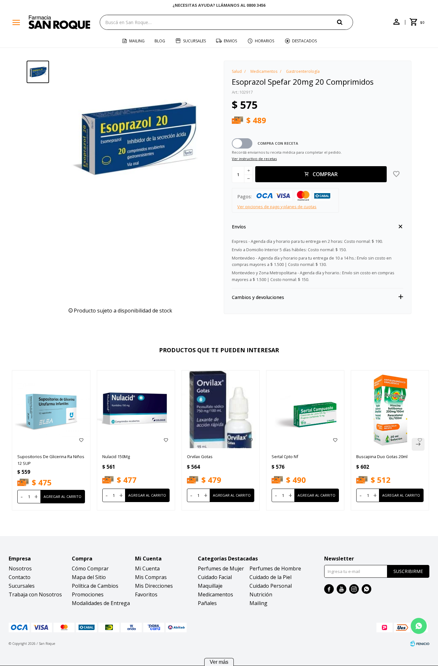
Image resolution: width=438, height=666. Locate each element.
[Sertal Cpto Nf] (305, 409)
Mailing (137, 41)
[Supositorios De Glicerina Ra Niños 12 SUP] (51, 409)
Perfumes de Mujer (221, 568)
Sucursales (194, 41)
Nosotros (20, 568)
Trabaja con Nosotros (35, 594)
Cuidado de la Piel (270, 577)
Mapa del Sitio (89, 577)
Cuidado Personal (270, 585)
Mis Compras (151, 577)
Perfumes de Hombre (275, 568)
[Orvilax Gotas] (220, 409)
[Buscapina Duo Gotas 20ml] (390, 409)
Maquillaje (210, 585)
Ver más (219, 662)
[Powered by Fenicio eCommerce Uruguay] (419, 643)
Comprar (325, 174)
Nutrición (260, 594)
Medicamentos (215, 594)
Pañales (207, 603)
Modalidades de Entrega (101, 603)
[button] (345, 22)
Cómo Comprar (90, 568)
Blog (160, 41)
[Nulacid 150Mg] (136, 409)
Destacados (304, 41)
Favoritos (146, 594)
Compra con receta (277, 143)
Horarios (264, 41)
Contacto (19, 577)
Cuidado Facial (215, 577)
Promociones (88, 594)
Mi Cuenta (147, 568)
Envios (230, 41)
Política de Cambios (95, 585)
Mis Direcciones (154, 585)
